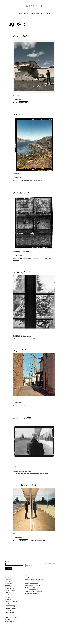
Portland (38, 587)
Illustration (7, 583)
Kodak (25, 180)
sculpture (39, 589)
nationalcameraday (36, 258)
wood (34, 593)
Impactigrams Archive (50, 563)
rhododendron (29, 338)
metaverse (28, 540)
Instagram (23, 179)
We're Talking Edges (10, 617)
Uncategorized (8, 621)
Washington (31, 593)
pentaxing (43, 540)
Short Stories (8, 619)
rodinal (34, 589)
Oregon (27, 180)
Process (7, 599)
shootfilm (40, 180)
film (38, 579)
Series (6, 603)
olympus (31, 585)
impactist (38, 581)
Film (20, 179)
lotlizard (19, 102)
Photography (28, 179)
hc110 (31, 581)
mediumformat (27, 585)
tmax (38, 338)
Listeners (8, 610)
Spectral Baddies (10, 614)
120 (16, 540)
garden (29, 581)
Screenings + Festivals (10, 601)
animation (36, 577)
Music (6, 592)
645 (16, 102)
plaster (31, 587)
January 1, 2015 (22, 417)
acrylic (30, 577)
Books (6, 577)
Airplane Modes (9, 606)
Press (6, 597)
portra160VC (26, 405)
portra (36, 180)
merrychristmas (23, 540)
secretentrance (26, 102)
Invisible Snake (8, 588)
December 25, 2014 (24, 485)
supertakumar (40, 591)
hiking (35, 581)
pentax (31, 180)
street (37, 591)
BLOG (48, 13)
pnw (22, 102)
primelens (26, 589)
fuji (39, 579)
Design (6, 581)
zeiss (36, 593)
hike (33, 581)
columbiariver (20, 180)
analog (33, 577)
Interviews (7, 586)
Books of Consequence (11, 608)
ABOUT (43, 13)
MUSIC (33, 13)
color (37, 579)
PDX (21, 338)
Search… (7, 561)
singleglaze (34, 338)
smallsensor (33, 591)
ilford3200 (30, 258)
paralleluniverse (34, 540)
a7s (28, 577)
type (28, 593)
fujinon (26, 581)
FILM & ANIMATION (23, 13)
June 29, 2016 (21, 192)
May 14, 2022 (21, 36)
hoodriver (26, 258)
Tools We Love (9, 615)
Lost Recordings (9, 590)
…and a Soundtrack (10, 604)
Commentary (8, 579)
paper (40, 585)
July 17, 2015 (20, 350)
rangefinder (31, 589)
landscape (35, 583)
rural (37, 589)
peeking (39, 540)
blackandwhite (21, 258)
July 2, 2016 (20, 114)
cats (34, 579)
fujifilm (42, 579)
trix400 (26, 593)
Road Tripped (9, 612)
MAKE (38, 13)
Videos (6, 623)
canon (33, 579)
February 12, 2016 (23, 272)
